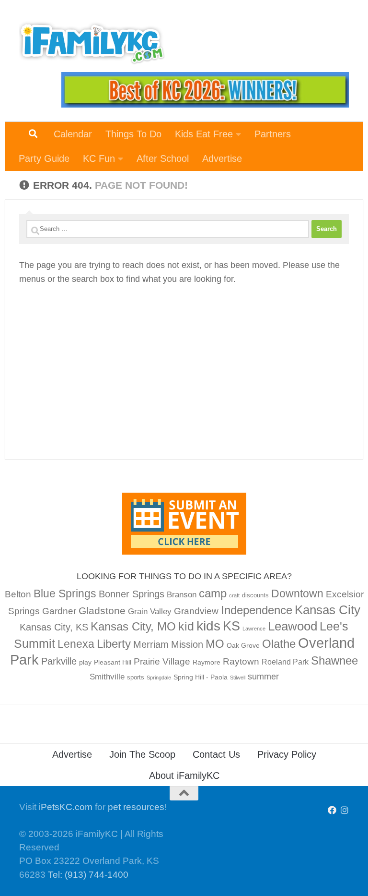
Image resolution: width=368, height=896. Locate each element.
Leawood (292, 626)
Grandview (196, 611)
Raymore (206, 662)
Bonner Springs (131, 594)
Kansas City (327, 610)
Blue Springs (65, 593)
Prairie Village (162, 661)
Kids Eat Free (204, 134)
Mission (187, 644)
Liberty (114, 643)
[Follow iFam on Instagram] (344, 810)
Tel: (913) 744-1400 (88, 875)
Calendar (73, 134)
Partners (272, 134)
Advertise (222, 158)
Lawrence (253, 628)
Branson (181, 594)
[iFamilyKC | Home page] (92, 43)
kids (208, 625)
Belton (18, 594)
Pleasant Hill (112, 662)
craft (234, 595)
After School (163, 158)
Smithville (107, 676)
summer (263, 676)
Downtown (297, 593)
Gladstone (102, 610)
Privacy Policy (286, 754)
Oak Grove (243, 645)
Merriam (151, 644)
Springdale (159, 677)
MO (215, 643)
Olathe (279, 643)
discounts (255, 595)
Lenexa (76, 644)
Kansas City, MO (133, 626)
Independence (256, 610)
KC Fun (99, 158)
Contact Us (216, 754)
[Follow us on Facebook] (332, 810)
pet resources (136, 807)
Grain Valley (150, 611)
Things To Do (133, 134)
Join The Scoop (142, 754)
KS (231, 626)
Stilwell (237, 677)
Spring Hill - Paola (200, 677)
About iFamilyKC (184, 775)
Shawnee (334, 660)
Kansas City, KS (54, 627)
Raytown (241, 661)
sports (135, 677)
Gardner (59, 611)
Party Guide (44, 158)
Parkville (59, 661)
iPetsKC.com (65, 807)
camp (213, 593)
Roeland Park (285, 662)
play (85, 662)
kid (186, 626)
